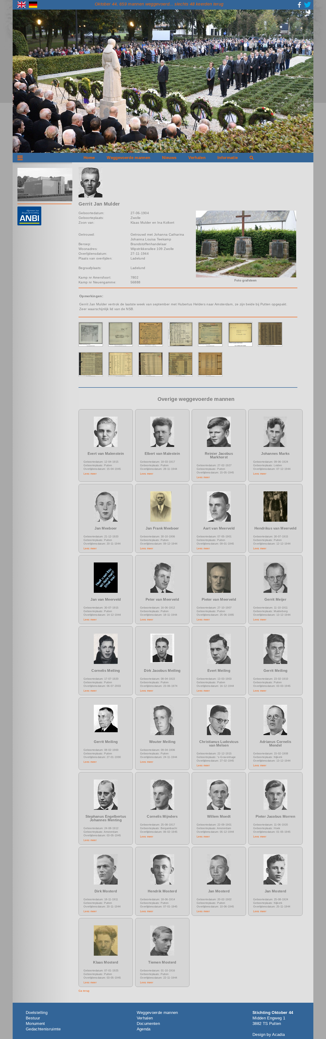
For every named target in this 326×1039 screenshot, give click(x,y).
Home (89, 157)
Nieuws (169, 157)
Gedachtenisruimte (43, 1029)
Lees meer (90, 473)
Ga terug (84, 990)
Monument (35, 1023)
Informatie (227, 157)
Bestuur (33, 1018)
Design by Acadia (268, 1034)
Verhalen (196, 157)
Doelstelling (36, 1012)
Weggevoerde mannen (128, 157)
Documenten (148, 1023)
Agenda (144, 1029)
